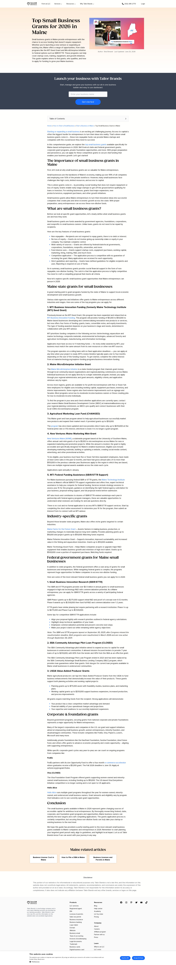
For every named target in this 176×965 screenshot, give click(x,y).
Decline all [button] (125, 958)
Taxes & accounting (76, 936)
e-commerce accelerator (115, 762)
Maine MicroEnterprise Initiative (64, 369)
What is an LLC (99, 947)
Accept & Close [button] (138, 958)
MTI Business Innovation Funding (61, 318)
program (54, 426)
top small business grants (96, 144)
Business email (75, 933)
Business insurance (76, 920)
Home (49, 126)
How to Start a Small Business (64, 126)
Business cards (75, 947)
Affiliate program (100, 932)
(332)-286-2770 (130, 4)
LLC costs (97, 949)
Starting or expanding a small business (63, 131)
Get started (88, 102)
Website (72, 930)
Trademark (73, 944)
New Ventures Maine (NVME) (59, 438)
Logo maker (74, 925)
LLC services (74, 906)
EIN (71, 911)
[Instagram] (126, 902)
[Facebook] (121, 902)
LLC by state (98, 914)
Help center (98, 909)
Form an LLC (46, 4)
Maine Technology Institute (113, 480)
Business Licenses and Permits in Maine (102, 858)
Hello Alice (51, 792)
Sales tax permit (75, 917)
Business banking (76, 922)
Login (143, 4)
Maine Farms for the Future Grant (61, 529)
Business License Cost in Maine (43, 858)
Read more (41, 959)
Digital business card (77, 950)
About (96, 926)
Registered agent (76, 909)
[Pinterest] (131, 902)
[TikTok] (146, 902)
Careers (97, 929)
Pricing (96, 917)
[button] (88, 119)
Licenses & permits (76, 914)
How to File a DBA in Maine (73, 857)
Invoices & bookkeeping (78, 939)
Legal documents (76, 941)
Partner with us (99, 935)
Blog (95, 906)
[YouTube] (141, 902)
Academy (97, 911)
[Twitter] (136, 902)
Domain (72, 928)
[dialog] (88, 958)
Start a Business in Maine (85, 126)
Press (96, 937)
